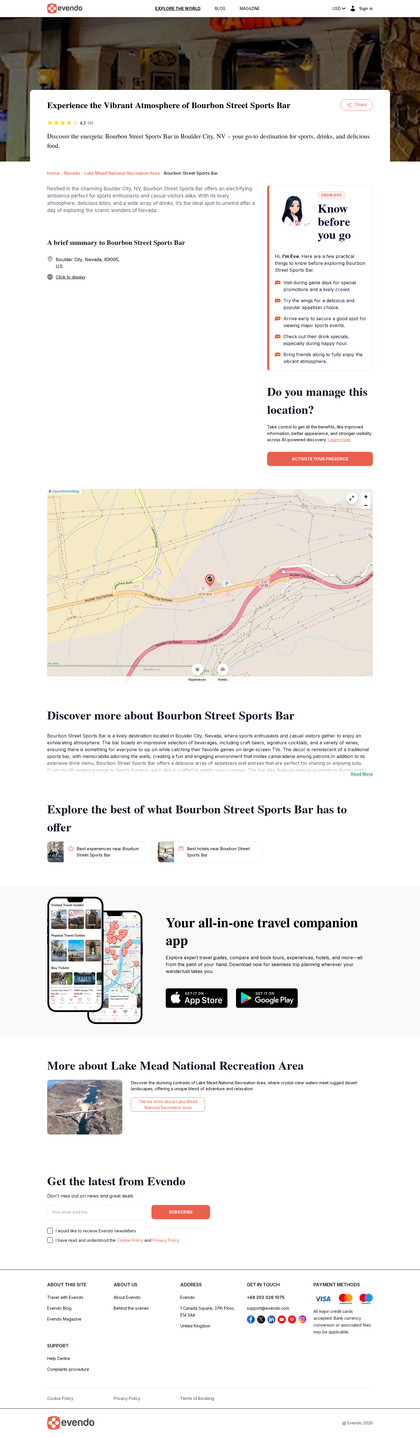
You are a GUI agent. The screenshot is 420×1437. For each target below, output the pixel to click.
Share (361, 104)
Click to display (70, 277)
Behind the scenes (131, 1308)
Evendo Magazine (64, 1319)
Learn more (339, 439)
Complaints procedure (68, 1369)
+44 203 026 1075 (266, 1297)
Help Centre (58, 1358)
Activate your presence (320, 458)
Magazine (250, 9)
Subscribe (181, 1212)
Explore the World (178, 9)
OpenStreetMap (66, 491)
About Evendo (127, 1297)
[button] (210, 580)
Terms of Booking (197, 1398)
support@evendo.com (268, 1308)
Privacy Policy (166, 1240)
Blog (220, 9)
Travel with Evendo (65, 1297)
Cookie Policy (130, 1240)
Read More (362, 773)
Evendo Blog (59, 1308)
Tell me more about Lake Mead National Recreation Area (168, 1104)
